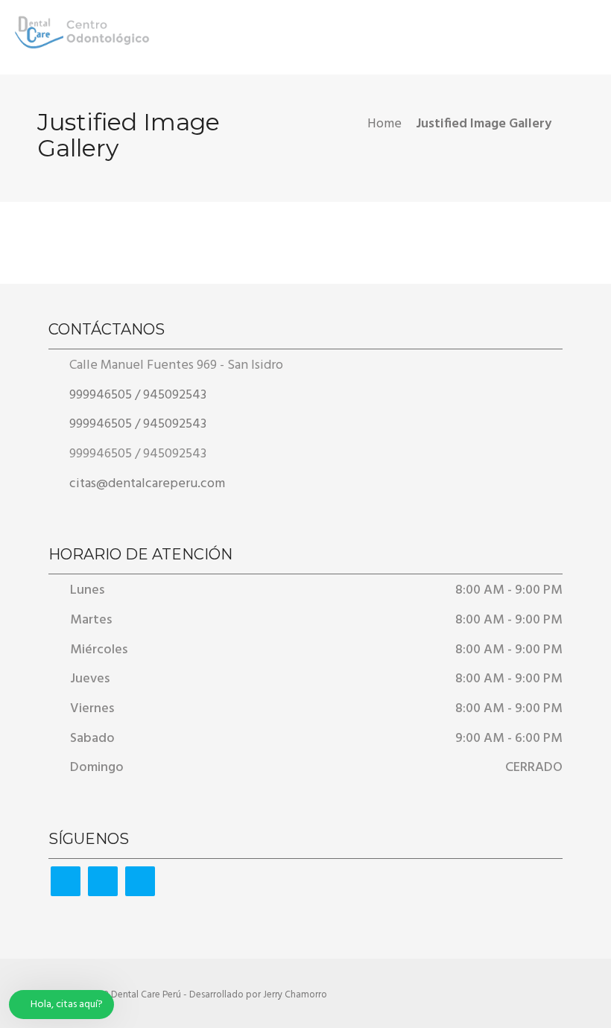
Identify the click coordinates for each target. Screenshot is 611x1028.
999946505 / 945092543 (136, 395)
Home (384, 124)
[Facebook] (65, 881)
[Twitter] (103, 881)
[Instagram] (140, 881)
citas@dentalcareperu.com (145, 484)
